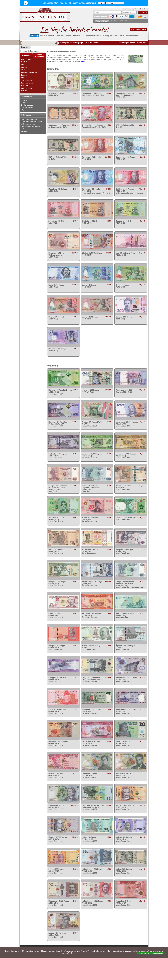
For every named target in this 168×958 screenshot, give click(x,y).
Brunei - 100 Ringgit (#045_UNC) (90, 318)
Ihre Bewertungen (73, 43)
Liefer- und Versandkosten (30, 126)
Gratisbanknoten (27, 107)
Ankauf (23, 103)
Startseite (24, 47)
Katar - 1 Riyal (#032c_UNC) (127, 519)
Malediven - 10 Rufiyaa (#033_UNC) (57, 190)
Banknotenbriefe (27, 83)
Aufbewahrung (26, 88)
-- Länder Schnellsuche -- (33, 51)
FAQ (22, 110)
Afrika (23, 64)
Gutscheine (25, 91)
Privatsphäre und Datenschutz (32, 122)
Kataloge (24, 86)
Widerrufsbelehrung (28, 124)
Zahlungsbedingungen (29, 119)
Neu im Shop (26, 59)
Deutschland (25, 62)
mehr (83, 61)
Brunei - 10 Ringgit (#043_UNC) (56, 318)
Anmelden (121, 43)
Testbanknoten (26, 80)
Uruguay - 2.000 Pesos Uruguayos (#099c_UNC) (91, 679)
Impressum (25, 131)
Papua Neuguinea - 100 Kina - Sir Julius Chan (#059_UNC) (125, 95)
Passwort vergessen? (128, 9)
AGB (22, 129)
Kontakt (85, 43)
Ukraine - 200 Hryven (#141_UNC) (124, 318)
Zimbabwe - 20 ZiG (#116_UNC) (89, 222)
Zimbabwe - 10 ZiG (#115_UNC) (56, 222)
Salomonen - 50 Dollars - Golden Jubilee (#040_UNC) (93, 94)
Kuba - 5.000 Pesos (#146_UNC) (56, 286)
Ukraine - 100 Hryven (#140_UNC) (56, 94)
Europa (24, 75)
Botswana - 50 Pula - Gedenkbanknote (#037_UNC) (56, 255)
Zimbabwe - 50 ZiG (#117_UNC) (123, 222)
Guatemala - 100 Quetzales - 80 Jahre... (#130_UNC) (59, 126)
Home (62, 43)
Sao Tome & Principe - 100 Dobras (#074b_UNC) (93, 807)
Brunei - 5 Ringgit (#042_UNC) (123, 286)
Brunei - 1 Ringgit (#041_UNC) (89, 286)
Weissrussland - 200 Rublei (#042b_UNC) (124, 391)
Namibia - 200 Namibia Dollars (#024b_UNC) (57, 424)
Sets (22, 78)
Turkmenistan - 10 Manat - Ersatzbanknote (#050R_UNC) (94, 126)
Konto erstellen (142, 9)
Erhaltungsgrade (27, 105)
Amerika (24, 67)
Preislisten (24, 100)
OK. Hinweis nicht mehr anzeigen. (151, 953)
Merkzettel (131, 43)
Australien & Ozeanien (29, 72)
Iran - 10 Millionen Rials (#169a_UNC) (125, 254)
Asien (23, 70)
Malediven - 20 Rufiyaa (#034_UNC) (57, 350)
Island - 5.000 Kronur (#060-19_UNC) (90, 391)
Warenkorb (141, 43)
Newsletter (94, 43)
